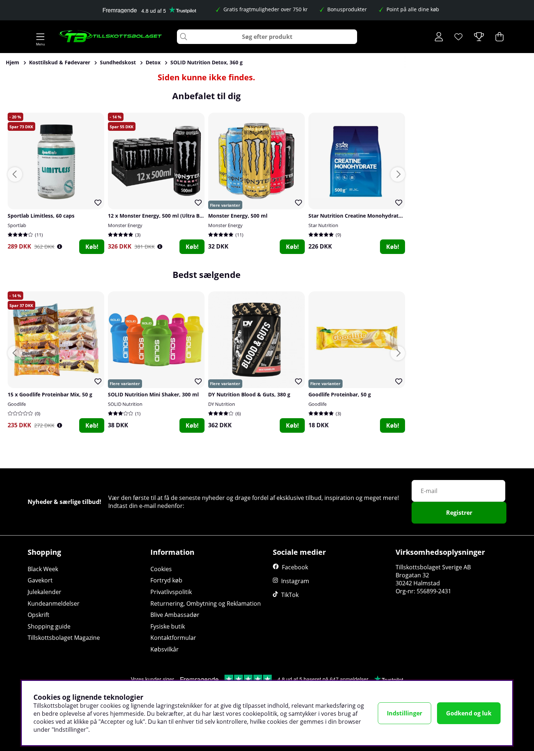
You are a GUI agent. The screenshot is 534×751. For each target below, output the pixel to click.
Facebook (295, 567)
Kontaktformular (173, 638)
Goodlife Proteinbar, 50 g (339, 394)
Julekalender (44, 592)
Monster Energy (125, 225)
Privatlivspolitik (171, 592)
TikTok (290, 595)
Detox (153, 62)
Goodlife (17, 404)
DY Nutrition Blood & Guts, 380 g (249, 394)
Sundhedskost (118, 62)
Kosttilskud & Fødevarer (59, 62)
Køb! (91, 247)
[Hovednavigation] (40, 36)
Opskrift (38, 615)
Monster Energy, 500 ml (237, 215)
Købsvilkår (164, 649)
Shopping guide (49, 626)
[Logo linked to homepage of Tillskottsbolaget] (110, 36)
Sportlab (17, 225)
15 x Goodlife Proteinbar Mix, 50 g (50, 394)
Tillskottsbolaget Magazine (64, 638)
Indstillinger (404, 713)
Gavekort (40, 580)
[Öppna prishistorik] (59, 246)
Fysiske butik (167, 626)
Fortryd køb (166, 580)
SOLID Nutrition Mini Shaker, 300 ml (153, 394)
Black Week (43, 569)
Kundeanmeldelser (54, 603)
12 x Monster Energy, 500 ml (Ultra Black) (159, 215)
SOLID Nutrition (125, 404)
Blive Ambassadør (174, 615)
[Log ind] (439, 36)
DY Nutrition (221, 404)
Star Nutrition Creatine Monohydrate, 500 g (362, 215)
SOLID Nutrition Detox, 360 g (206, 62)
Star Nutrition (323, 225)
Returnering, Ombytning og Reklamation (205, 603)
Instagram (295, 581)
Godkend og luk (468, 713)
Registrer (459, 513)
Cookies (161, 569)
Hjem (12, 62)
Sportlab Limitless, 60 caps (41, 215)
